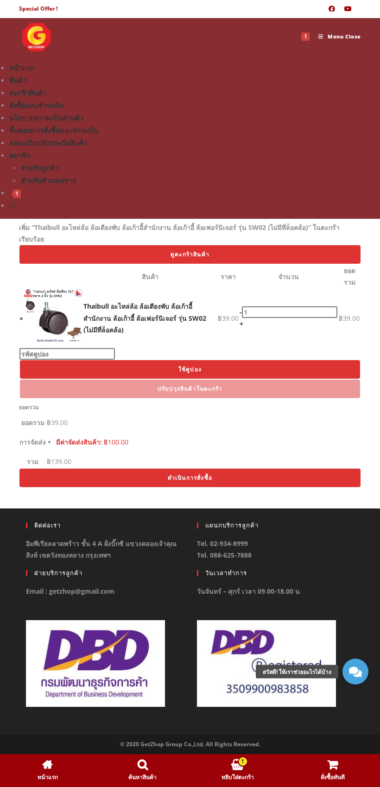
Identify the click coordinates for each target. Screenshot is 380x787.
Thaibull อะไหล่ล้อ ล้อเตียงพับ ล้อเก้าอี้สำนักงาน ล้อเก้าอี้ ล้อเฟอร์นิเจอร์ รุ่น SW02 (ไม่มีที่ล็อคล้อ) (144, 318)
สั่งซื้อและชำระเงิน (36, 105)
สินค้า (17, 80)
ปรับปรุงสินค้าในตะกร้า (190, 389)
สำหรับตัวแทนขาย (48, 180)
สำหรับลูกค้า (39, 167)
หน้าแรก (22, 67)
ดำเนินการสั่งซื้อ (190, 478)
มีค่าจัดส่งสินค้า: (92, 442)
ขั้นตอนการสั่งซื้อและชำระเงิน (53, 130)
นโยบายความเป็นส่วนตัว (46, 117)
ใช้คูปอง (190, 369)
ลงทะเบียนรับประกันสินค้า (48, 142)
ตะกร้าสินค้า (27, 92)
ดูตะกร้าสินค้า (190, 254)
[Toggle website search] (12, 205)
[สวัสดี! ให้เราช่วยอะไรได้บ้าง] (355, 672)
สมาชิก (20, 155)
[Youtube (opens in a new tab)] (348, 8)
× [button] (21, 318)
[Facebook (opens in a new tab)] (332, 8)
